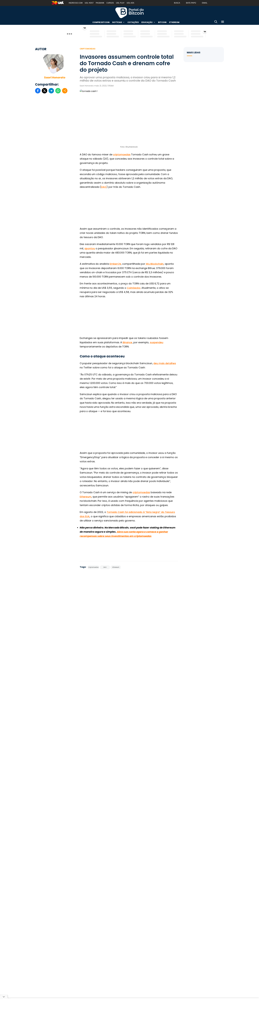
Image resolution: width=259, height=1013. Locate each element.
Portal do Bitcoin (129, 12)
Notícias (117, 22)
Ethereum (174, 22)
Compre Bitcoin (101, 22)
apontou (89, 248)
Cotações (133, 22)
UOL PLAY (120, 3)
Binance (127, 342)
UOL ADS (130, 3)
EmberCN (115, 263)
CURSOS (110, 3)
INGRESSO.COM (76, 3)
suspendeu (156, 342)
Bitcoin (162, 22)
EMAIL (204, 3)
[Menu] (222, 22)
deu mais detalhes (164, 363)
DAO (104, 187)
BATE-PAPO (191, 3)
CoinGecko (133, 288)
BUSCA (177, 3)
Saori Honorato (54, 77)
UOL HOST (89, 3)
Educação (147, 22)
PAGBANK (100, 3)
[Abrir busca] (216, 22)
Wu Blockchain (154, 263)
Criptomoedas (87, 48)
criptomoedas (121, 154)
